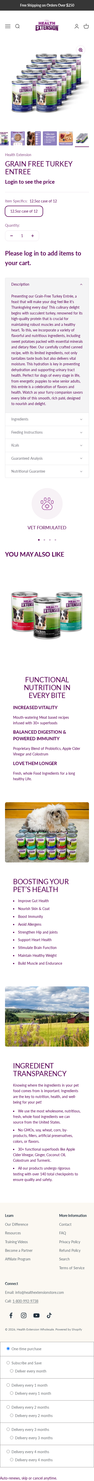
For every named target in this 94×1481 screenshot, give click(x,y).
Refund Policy (69, 1250)
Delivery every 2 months (30, 1407)
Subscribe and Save (26, 1363)
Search (64, 1259)
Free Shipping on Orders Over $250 (47, 5)
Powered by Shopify (68, 1329)
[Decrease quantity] (11, 236)
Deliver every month (30, 1371)
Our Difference (16, 1224)
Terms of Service (71, 1268)
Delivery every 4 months (30, 1452)
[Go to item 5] (18, 139)
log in (31, 253)
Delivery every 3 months (30, 1429)
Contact (65, 1224)
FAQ (62, 1233)
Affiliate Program (18, 1259)
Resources (13, 1233)
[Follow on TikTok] (49, 1315)
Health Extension (18, 155)
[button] (47, 284)
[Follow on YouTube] (36, 1315)
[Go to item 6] (34, 139)
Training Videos (16, 1242)
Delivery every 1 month (29, 1385)
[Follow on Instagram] (23, 1315)
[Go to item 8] (66, 139)
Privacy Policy (69, 1242)
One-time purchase (26, 1349)
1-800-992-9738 (25, 1301)
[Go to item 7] (50, 139)
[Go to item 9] (82, 139)
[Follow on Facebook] (11, 1315)
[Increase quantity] (32, 236)
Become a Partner (19, 1250)
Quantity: (12, 225)
